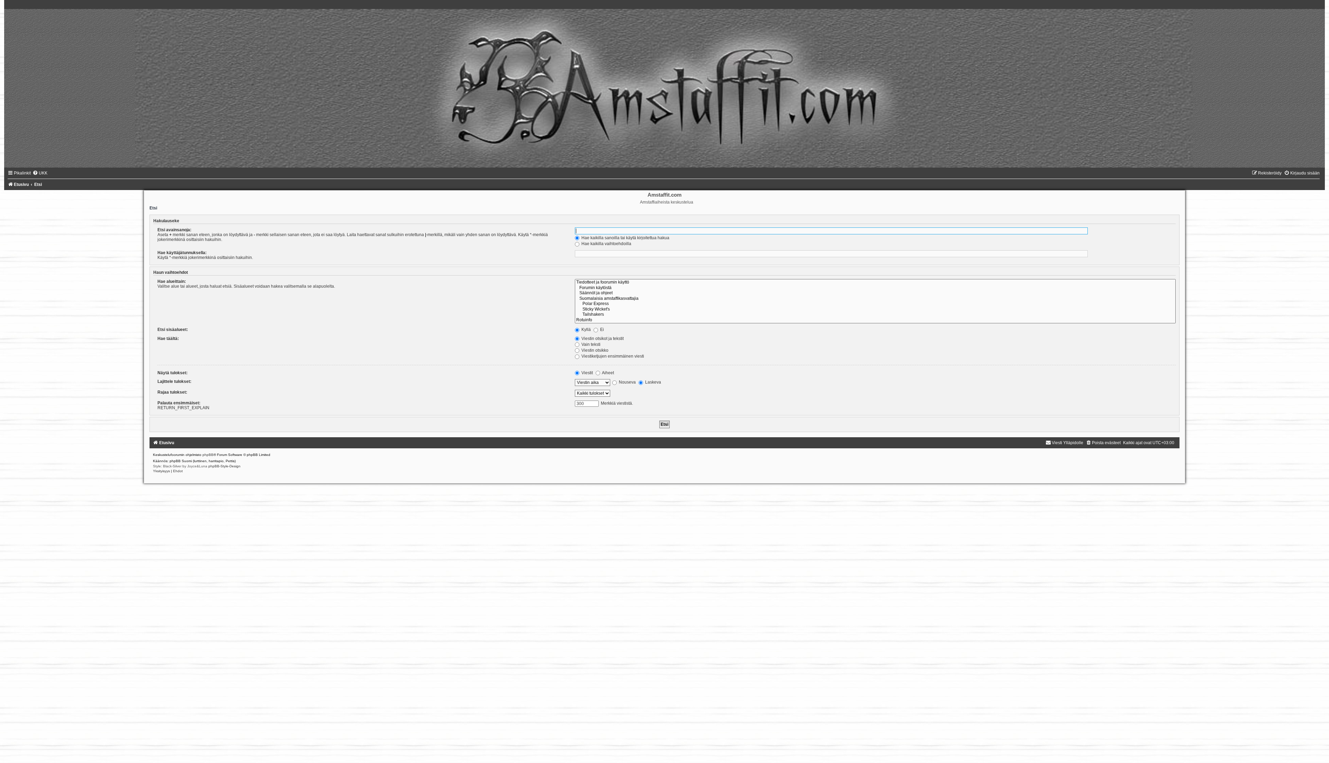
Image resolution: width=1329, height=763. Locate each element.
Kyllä (585, 329)
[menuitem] (40, 173)
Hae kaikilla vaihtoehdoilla (605, 243)
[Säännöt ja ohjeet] (875, 293)
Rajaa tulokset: (172, 392)
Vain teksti (590, 344)
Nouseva (627, 382)
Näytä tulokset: (172, 372)
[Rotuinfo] (875, 320)
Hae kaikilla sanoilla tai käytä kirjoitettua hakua (624, 237)
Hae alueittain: (171, 281)
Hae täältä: (168, 338)
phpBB (208, 455)
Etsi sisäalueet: (172, 329)
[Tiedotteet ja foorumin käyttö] (875, 282)
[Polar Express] (875, 304)
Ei (601, 329)
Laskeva (652, 382)
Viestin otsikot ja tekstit (602, 338)
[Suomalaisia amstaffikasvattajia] (875, 299)
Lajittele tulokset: (174, 381)
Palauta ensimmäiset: (178, 403)
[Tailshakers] (875, 314)
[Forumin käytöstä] (875, 288)
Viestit (586, 372)
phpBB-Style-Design (224, 466)
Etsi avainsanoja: (174, 229)
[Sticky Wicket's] (875, 309)
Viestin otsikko (594, 350)
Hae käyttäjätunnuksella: (182, 252)
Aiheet (607, 372)
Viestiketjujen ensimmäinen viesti (612, 356)
